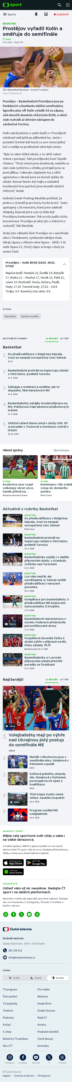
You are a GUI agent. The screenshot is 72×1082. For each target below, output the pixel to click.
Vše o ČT (8, 1045)
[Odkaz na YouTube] (29, 914)
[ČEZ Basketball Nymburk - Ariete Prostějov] (36, 67)
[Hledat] (59, 5)
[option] (14, 977)
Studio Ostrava (46, 1010)
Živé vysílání (10, 996)
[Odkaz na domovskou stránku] (17, 5)
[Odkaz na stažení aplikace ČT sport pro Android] (36, 862)
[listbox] (36, 978)
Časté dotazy (45, 1038)
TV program (10, 989)
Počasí (7, 1024)
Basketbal (10, 23)
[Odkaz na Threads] (37, 914)
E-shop (7, 1031)
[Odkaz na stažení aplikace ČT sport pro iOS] (13, 862)
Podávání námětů (47, 1031)
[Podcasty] (36, 14)
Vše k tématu (61, 450)
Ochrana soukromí (24, 1075)
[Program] (46, 14)
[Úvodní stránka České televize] (17, 929)
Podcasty (8, 1017)
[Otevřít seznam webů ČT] (68, 5)
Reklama (42, 996)
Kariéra (41, 1024)
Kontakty (43, 1045)
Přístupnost (44, 1075)
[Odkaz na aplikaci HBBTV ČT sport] (13, 871)
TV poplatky (10, 1003)
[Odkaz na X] (21, 914)
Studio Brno (44, 1003)
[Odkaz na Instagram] (6, 914)
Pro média (43, 989)
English (6, 1075)
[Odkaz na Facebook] (13, 914)
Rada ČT (42, 1017)
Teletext (8, 1010)
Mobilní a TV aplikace (15, 1038)
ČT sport (7, 39)
